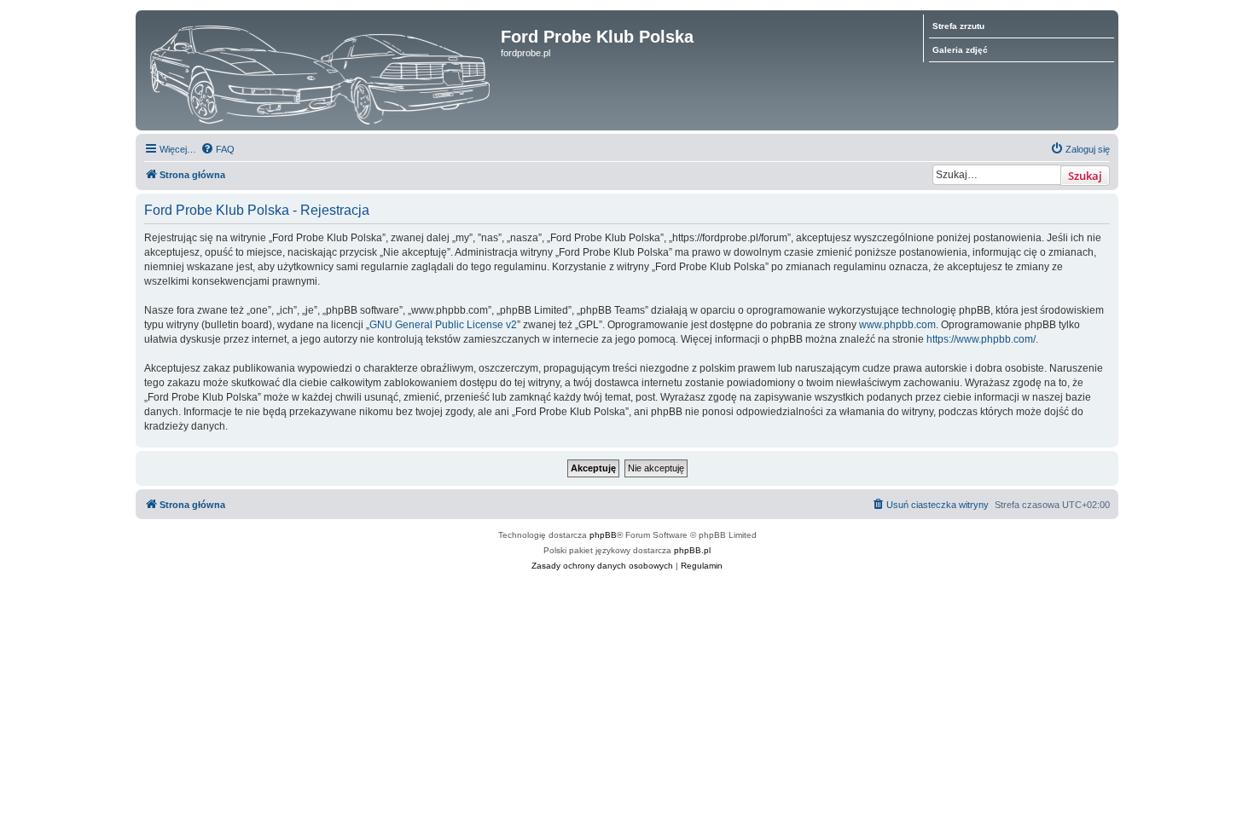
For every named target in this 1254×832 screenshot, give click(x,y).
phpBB (603, 535)
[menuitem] (217, 149)
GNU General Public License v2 (443, 325)
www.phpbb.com (897, 325)
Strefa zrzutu (958, 26)
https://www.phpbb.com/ (981, 339)
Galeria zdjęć (960, 50)
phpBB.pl (692, 550)
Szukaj (1085, 175)
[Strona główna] (320, 70)
